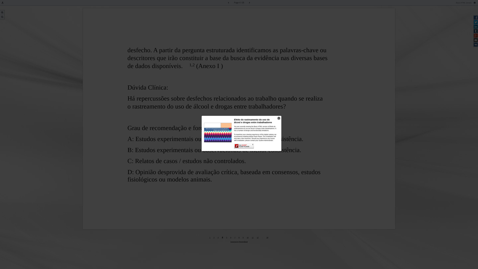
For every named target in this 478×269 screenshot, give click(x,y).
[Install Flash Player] (255, 146)
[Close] (279, 118)
